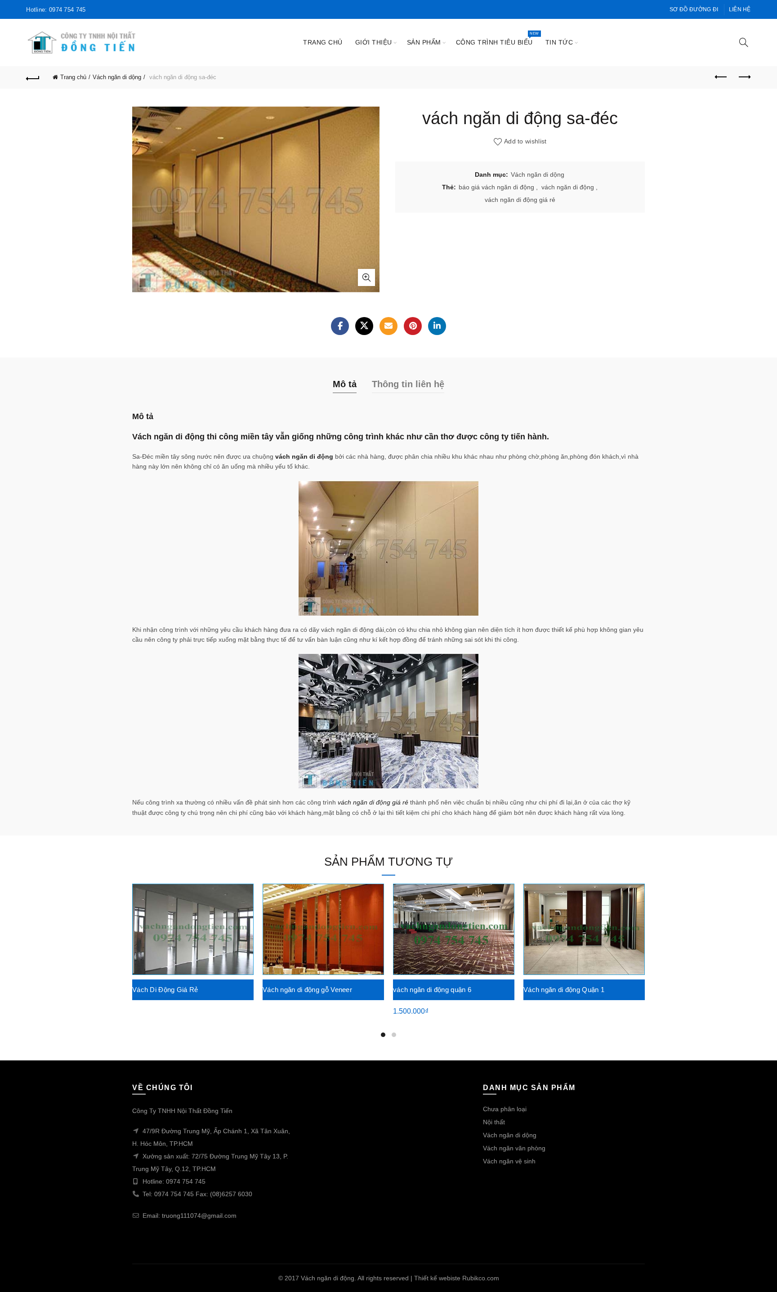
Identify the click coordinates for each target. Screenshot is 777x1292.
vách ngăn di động (567, 187)
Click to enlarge (366, 277)
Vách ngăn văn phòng (514, 1148)
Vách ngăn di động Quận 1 (563, 989)
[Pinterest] (413, 326)
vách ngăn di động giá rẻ (520, 199)
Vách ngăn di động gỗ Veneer (307, 989)
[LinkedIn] (437, 326)
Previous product (721, 77)
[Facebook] (340, 326)
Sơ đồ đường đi (694, 9)
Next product (744, 77)
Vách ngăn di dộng (117, 77)
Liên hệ (740, 9)
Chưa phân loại (505, 1109)
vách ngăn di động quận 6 (432, 989)
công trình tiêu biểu (497, 38)
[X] (364, 326)
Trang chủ (323, 42)
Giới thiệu (373, 42)
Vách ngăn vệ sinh (509, 1161)
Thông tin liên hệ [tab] (408, 384)
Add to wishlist (525, 141)
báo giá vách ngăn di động (496, 187)
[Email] (388, 326)
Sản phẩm (424, 42)
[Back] (33, 77)
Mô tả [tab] (345, 384)
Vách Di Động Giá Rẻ (165, 989)
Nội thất (494, 1122)
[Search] (744, 42)
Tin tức (559, 42)
